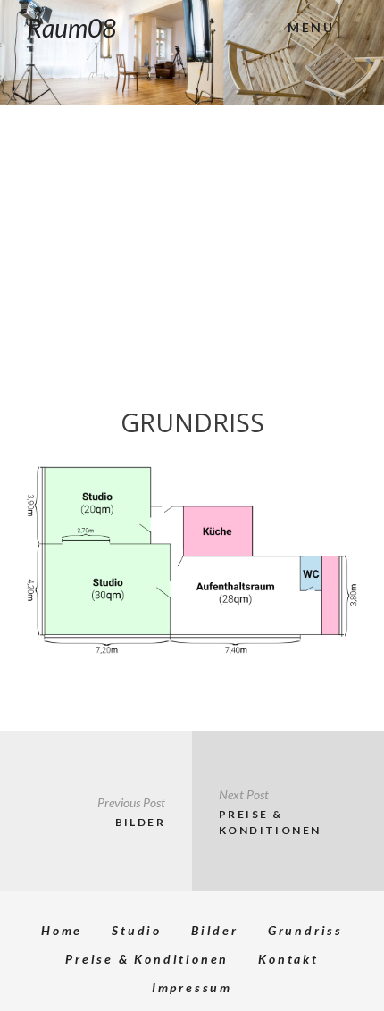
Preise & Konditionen (147, 958)
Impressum (192, 987)
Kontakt (288, 958)
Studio (137, 930)
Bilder (214, 930)
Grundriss (305, 930)
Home (61, 930)
